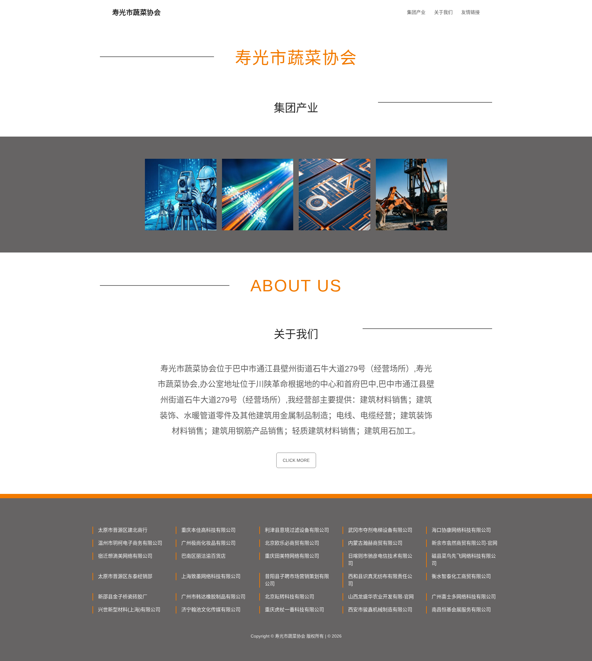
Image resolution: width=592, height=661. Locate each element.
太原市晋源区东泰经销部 (125, 576)
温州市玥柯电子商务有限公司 (130, 543)
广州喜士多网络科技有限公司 (464, 596)
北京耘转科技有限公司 (289, 596)
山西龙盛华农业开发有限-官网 (381, 596)
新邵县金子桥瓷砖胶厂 (122, 596)
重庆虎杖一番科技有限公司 (294, 609)
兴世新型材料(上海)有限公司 (129, 609)
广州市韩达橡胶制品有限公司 (213, 596)
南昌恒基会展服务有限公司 (461, 609)
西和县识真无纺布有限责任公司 (380, 580)
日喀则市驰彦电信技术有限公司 (380, 559)
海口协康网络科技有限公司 (461, 530)
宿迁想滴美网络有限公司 (125, 556)
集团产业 (416, 12)
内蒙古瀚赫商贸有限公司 (375, 543)
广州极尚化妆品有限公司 (208, 543)
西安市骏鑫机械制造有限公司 (380, 609)
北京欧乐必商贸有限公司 (292, 543)
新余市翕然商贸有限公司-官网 (464, 543)
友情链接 (470, 12)
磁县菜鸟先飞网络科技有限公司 (464, 559)
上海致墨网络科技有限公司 (210, 576)
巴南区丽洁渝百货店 (203, 556)
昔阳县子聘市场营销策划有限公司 (297, 580)
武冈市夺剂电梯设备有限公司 (380, 530)
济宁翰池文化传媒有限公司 (210, 609)
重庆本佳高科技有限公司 (208, 530)
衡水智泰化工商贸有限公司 (461, 576)
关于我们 (443, 12)
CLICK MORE (296, 460)
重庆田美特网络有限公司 (292, 556)
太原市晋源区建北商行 (122, 530)
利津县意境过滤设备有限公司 (297, 530)
